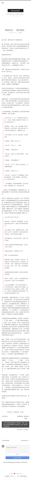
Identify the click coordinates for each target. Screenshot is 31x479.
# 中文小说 (9, 412)
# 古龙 (21, 412)
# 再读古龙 (16, 412)
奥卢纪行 (5, 416)
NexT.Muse (23, 476)
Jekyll (7, 476)
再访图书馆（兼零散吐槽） (22, 417)
